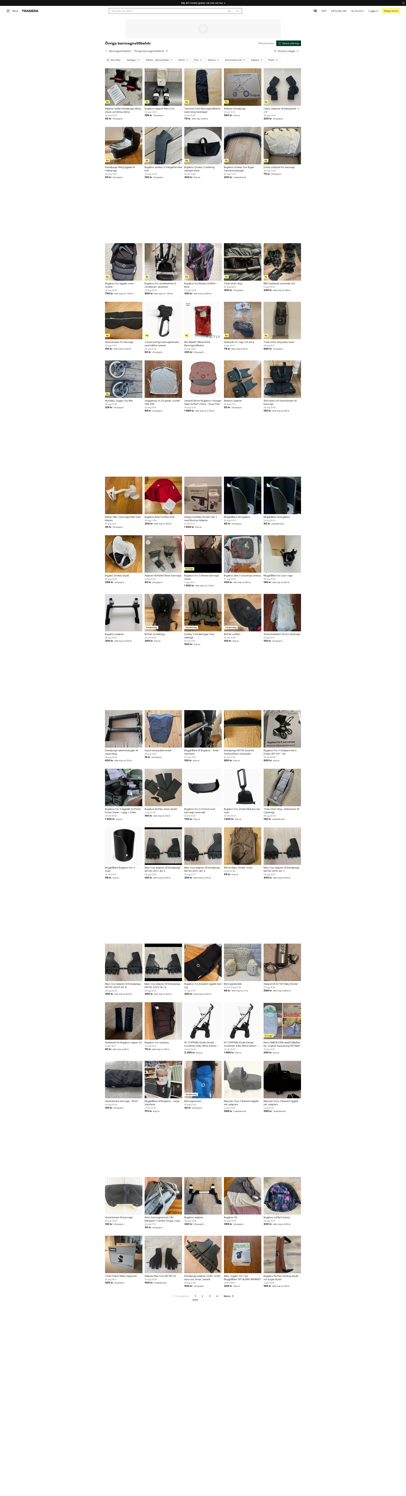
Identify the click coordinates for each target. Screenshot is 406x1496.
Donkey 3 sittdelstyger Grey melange (199, 636)
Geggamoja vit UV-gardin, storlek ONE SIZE (162, 402)
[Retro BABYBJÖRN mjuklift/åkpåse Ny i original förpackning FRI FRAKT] (282, 1021)
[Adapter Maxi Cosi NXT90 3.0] (163, 1254)
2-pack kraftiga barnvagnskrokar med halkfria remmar (162, 344)
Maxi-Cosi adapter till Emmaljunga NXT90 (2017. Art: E (162, 869)
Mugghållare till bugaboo (237, 517)
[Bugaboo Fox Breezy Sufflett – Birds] (203, 262)
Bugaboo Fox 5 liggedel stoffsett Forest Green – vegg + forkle (123, 811)
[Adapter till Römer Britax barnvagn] (163, 554)
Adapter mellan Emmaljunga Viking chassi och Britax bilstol (123, 110)
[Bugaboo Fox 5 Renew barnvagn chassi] (203, 554)
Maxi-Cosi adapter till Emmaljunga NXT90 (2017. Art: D (202, 869)
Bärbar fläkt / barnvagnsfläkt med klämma (123, 519)
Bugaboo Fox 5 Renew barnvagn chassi (201, 577)
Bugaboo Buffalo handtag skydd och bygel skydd (281, 1278)
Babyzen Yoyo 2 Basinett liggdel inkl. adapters (241, 1103)
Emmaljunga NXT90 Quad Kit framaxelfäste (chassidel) (239, 752)
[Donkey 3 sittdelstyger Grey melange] (203, 612)
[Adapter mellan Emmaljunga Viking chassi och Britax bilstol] (123, 87)
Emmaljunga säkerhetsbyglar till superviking (121, 752)
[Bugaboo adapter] (123, 612)
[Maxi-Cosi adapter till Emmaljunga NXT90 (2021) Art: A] (163, 962)
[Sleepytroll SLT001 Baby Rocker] (282, 962)
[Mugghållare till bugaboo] (242, 495)
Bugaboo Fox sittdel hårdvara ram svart (242, 811)
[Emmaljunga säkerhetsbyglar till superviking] (123, 729)
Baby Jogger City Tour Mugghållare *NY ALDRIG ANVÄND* (242, 1278)
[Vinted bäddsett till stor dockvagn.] (282, 612)
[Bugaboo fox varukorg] (163, 1021)
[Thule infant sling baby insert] (282, 320)
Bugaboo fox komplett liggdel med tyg (202, 986)
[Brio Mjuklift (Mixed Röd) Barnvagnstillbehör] (203, 320)
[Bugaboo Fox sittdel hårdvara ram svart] (242, 787)
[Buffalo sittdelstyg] (163, 612)
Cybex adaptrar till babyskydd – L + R (281, 110)
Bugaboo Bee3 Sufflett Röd (159, 517)
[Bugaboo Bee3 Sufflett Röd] (163, 495)
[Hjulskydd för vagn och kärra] (242, 320)
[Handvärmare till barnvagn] (123, 1196)
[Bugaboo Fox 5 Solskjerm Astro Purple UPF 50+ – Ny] (282, 729)
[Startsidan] (30, 11)
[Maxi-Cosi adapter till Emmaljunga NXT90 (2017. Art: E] (163, 846)
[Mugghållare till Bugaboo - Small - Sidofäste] (203, 729)
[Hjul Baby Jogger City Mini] (123, 379)
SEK (323, 11)
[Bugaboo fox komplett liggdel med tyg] (203, 962)
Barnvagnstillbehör (120, 51)
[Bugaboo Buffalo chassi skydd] (163, 787)
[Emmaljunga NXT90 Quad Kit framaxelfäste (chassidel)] (242, 729)
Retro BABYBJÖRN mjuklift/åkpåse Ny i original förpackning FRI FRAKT (282, 1044)
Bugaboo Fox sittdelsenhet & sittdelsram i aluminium (160, 285)
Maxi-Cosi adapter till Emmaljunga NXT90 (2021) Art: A (162, 986)
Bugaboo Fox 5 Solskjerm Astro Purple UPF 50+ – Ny (280, 752)
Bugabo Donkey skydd (117, 575)
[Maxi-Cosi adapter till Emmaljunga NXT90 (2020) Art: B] (123, 962)
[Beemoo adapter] (242, 379)
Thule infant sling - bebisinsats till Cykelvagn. (281, 811)
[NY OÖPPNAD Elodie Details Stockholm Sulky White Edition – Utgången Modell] (203, 1021)
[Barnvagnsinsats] (203, 1079)
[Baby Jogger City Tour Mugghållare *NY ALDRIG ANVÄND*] (242, 1254)
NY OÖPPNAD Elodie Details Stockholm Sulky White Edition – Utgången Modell (201, 1044)
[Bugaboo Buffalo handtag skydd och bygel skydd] (282, 1254)
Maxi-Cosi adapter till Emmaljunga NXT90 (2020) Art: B (123, 986)
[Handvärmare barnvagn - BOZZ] (123, 1079)
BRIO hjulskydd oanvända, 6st (279, 283)
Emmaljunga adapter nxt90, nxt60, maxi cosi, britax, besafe (202, 1278)
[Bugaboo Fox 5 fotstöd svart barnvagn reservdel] (203, 787)
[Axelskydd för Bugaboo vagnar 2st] (123, 1021)
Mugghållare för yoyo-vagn (278, 575)
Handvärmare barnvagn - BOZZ (121, 1101)
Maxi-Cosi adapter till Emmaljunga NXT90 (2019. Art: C (281, 869)
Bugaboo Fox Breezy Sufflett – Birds (200, 285)
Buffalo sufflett (232, 634)
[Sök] (229, 11)
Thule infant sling (233, 283)
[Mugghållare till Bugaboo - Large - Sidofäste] (163, 1079)
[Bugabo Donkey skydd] (123, 554)
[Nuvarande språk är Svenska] (315, 11)
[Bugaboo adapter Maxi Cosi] (163, 87)
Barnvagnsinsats (193, 1101)
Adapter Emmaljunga (235, 108)
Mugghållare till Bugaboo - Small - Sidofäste (202, 752)
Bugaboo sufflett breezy (277, 1217)
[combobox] (171, 11)
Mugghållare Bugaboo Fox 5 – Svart (121, 869)
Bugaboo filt (230, 1217)
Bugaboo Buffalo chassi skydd (161, 809)
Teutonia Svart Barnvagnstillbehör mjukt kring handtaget (202, 110)
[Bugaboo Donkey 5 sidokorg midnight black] (203, 145)
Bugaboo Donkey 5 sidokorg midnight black (199, 169)
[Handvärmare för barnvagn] (123, 320)
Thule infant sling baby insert (279, 342)
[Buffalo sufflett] (242, 612)
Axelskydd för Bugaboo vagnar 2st (123, 1042)
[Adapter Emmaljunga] (242, 87)
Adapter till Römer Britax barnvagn (163, 575)
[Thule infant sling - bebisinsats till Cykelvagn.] (282, 787)
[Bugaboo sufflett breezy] (282, 1196)
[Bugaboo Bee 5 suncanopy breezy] (242, 554)
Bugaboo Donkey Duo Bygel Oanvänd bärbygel (239, 169)
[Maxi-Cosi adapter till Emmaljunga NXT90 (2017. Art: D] (203, 846)
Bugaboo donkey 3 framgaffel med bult (163, 169)
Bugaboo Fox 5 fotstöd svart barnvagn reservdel (199, 811)
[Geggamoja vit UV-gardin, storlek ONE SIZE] (163, 379)
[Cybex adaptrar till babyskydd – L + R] (282, 87)
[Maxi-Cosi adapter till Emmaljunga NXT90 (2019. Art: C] (282, 846)
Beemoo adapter (233, 400)
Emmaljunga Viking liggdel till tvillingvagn (120, 169)
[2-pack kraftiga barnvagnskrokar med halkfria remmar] (163, 320)
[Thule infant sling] (242, 262)
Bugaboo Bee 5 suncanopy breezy (242, 575)
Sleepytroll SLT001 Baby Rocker (281, 984)
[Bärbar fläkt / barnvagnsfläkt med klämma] (123, 495)
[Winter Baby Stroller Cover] (242, 846)
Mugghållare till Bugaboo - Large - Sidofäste (163, 1103)
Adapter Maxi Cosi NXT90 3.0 (160, 1276)
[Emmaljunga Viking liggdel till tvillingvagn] (123, 145)
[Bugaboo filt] (242, 1196)
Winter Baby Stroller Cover (238, 867)
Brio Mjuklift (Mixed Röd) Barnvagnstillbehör (197, 344)
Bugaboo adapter (114, 634)
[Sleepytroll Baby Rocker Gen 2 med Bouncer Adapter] (203, 495)
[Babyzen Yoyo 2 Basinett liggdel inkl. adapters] (242, 1079)
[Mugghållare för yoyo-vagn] (282, 554)
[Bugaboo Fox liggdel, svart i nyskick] (123, 262)
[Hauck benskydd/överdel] (163, 729)
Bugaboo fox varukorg (157, 1042)
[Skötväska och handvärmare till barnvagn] (282, 379)
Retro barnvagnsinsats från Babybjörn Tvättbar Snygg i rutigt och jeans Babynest (162, 1219)
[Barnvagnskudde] (242, 962)
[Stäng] (403, 3)
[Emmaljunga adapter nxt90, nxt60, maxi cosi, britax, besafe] (203, 1254)
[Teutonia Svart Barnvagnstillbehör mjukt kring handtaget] (203, 87)
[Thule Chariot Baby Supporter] (123, 1254)
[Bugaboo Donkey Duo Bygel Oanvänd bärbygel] (242, 145)
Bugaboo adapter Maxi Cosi (159, 108)
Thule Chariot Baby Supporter (121, 1276)
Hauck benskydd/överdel (158, 750)
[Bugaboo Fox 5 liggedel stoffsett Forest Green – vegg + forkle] (123, 787)
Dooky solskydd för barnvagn (279, 167)
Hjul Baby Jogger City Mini (119, 400)
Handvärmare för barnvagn (119, 342)
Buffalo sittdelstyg (155, 634)
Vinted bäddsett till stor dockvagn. (282, 634)
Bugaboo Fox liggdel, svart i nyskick (120, 285)
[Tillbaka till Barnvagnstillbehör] (106, 51)
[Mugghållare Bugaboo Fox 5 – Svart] (123, 846)
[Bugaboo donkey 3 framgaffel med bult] (163, 145)
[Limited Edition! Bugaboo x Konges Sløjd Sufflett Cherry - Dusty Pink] (203, 379)
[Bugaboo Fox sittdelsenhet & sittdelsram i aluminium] (163, 262)
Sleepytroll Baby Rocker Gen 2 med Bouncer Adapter (200, 519)
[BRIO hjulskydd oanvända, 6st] (282, 262)
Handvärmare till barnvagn (119, 1217)
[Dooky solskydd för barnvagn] (282, 145)
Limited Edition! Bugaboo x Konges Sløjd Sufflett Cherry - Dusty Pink (202, 402)
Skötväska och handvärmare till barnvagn (280, 402)
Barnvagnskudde (233, 984)
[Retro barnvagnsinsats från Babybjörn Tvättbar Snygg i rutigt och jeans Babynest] (163, 1196)
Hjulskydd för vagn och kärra (239, 342)
